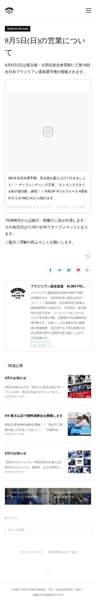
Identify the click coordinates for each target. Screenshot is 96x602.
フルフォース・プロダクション (55, 207)
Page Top (48, 570)
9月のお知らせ (15, 377)
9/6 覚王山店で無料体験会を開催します (34, 415)
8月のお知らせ (15, 453)
